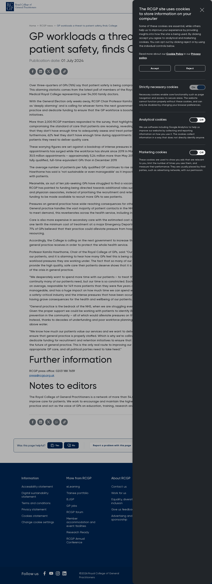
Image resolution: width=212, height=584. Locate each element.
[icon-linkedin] (64, 573)
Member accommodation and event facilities (80, 522)
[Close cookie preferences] (202, 10)
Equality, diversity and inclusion (125, 501)
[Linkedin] (40, 71)
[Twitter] (48, 71)
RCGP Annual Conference (75, 540)
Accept (155, 68)
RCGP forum (74, 512)
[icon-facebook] (45, 573)
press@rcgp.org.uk (41, 375)
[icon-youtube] (51, 573)
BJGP (70, 499)
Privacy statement (34, 509)
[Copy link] (64, 71)
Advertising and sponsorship (121, 517)
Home (32, 25)
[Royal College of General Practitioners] (21, 6)
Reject (190, 68)
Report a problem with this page (112, 445)
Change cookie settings (38, 522)
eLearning (73, 486)
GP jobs (71, 505)
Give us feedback (123, 509)
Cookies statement (35, 515)
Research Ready (77, 532)
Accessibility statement (37, 486)
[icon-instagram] (58, 573)
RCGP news (46, 25)
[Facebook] (32, 71)
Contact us (119, 486)
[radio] (55, 445)
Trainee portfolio (77, 493)
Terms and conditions (36, 503)
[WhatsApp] (56, 71)
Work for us (118, 493)
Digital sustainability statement (35, 494)
